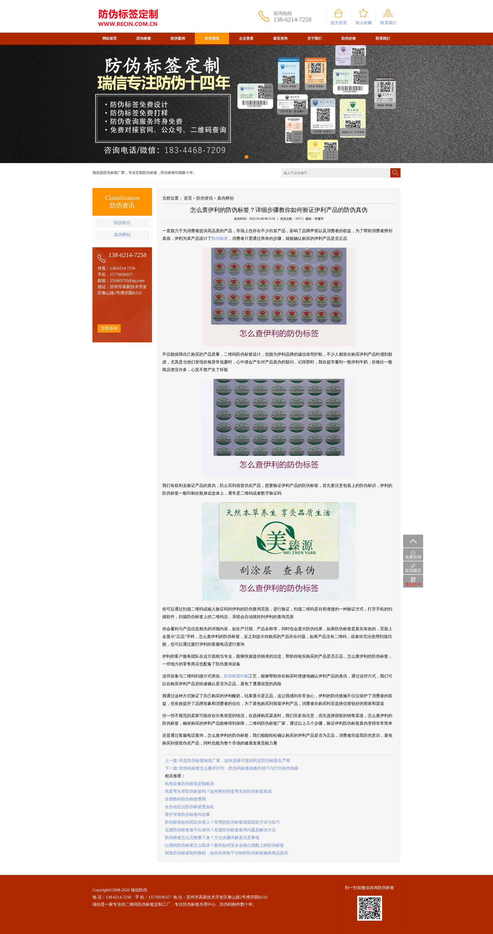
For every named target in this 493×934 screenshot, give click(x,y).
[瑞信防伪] (127, 2)
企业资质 (246, 38)
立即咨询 (109, 328)
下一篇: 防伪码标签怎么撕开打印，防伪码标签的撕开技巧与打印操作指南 (231, 768)
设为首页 (338, 23)
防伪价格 (349, 38)
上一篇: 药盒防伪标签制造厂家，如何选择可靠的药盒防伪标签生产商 (227, 760)
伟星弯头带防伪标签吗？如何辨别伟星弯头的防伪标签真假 (218, 791)
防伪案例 (178, 38)
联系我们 (388, 23)
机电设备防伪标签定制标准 (189, 783)
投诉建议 (413, 570)
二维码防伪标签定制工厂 (147, 904)
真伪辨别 (122, 234)
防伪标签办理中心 (199, 904)
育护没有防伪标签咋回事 (187, 814)
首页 (188, 198)
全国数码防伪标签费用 (185, 799)
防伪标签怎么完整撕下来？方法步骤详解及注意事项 (212, 837)
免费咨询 (413, 557)
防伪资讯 (212, 38)
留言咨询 (280, 38)
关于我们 (314, 38)
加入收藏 (363, 23)
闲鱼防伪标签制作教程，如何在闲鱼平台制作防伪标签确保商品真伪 (226, 853)
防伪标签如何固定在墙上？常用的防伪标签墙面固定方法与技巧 (222, 822)
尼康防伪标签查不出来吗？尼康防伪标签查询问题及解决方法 (220, 830)
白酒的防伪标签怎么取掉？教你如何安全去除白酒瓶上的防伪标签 (224, 845)
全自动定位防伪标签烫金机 (189, 807)
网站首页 (109, 38)
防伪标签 (144, 38)
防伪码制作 (230, 904)
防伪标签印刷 (236, 676)
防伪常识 (122, 223)
